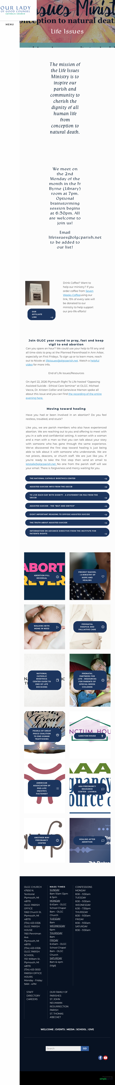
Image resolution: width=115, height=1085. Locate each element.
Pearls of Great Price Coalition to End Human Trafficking (42, 735)
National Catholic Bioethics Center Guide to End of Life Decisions (42, 680)
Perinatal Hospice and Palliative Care (87, 627)
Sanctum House (87, 736)
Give (91, 1029)
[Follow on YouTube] (105, 1058)
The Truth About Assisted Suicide (48, 523)
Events (60, 1029)
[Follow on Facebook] (100, 1058)
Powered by (108, 1077)
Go (85, 1048)
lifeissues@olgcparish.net (62, 360)
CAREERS (32, 999)
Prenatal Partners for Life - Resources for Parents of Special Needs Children (87, 680)
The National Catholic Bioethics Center (52, 478)
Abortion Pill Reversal (42, 576)
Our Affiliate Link (37, 314)
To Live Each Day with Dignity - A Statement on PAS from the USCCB (64, 496)
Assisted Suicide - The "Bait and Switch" (52, 506)
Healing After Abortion (87, 840)
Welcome (47, 1029)
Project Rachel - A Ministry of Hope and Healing (87, 576)
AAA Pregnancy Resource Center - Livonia (87, 789)
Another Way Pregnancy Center (41, 840)
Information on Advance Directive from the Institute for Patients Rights (63, 532)
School (81, 1029)
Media (70, 1029)
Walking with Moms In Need (42, 627)
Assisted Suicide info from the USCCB (51, 487)
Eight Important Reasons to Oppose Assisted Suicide (60, 514)
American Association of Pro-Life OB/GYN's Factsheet (41, 788)
